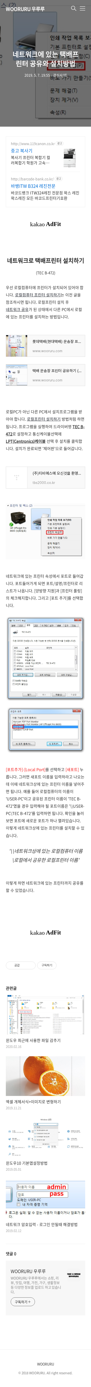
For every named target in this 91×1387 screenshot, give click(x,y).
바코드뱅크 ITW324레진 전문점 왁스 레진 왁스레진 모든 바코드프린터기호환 (45, 195)
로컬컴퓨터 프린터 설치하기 (38, 295)
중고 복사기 (22, 151)
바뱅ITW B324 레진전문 (33, 186)
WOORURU (45, 1363)
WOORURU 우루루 (25, 9)
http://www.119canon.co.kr (33, 144)
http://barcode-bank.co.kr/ (32, 179)
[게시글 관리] (30, 965)
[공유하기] (24, 965)
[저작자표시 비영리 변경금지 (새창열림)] (63, 965)
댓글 (11, 1253)
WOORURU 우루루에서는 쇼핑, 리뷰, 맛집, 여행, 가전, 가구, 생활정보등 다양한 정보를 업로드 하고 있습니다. (36, 1284)
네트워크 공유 (17, 309)
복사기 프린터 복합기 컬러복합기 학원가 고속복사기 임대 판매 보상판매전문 (30, 159)
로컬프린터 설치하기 (44, 419)
